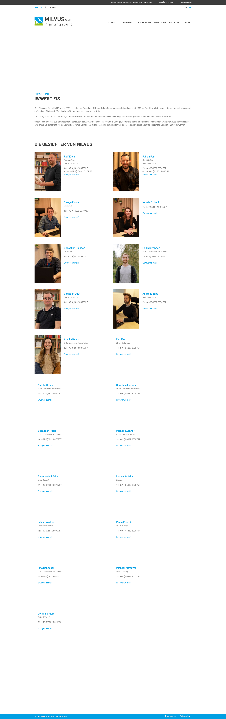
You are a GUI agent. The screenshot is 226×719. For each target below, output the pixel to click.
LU (190, 7)
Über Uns (38, 7)
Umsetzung (160, 22)
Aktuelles (52, 7)
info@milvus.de (186, 2)
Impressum (170, 716)
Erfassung (128, 22)
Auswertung (144, 22)
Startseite (114, 22)
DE (186, 7)
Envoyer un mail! (71, 174)
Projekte (174, 22)
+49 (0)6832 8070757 (77, 168)
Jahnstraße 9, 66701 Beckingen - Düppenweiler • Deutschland (131, 2)
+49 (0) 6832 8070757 (77, 211)
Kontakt (187, 22)
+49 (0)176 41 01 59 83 (81, 171)
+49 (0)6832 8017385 (129, 576)
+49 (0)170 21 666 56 (158, 171)
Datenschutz (185, 716)
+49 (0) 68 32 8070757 (166, 2)
